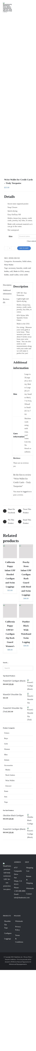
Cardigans (7, 933)
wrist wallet (24, 275)
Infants (6, 760)
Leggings (7, 939)
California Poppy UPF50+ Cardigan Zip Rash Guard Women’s (10, 633)
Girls (6, 744)
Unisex (6, 733)
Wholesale (29, 888)
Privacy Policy (18, 928)
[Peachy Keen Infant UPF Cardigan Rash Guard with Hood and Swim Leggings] (26, 551)
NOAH (13, 962)
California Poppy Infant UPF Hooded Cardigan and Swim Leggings (10, 574)
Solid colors (26, 261)
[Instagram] (18, 903)
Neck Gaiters (10, 775)
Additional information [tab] (7, 292)
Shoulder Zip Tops (7, 924)
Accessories (17, 261)
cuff (11, 271)
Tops (6, 802)
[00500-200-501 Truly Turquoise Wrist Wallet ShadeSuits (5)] (18, 98)
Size (10, 236)
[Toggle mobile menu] (32, 4)
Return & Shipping (29, 879)
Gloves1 (8, 786)
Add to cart (24, 248)
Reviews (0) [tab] (6, 300)
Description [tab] (7, 285)
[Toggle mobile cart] (28, 4)
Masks (7, 770)
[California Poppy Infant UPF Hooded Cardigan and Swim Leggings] (10, 551)
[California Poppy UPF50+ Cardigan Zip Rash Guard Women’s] (10, 611)
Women (7, 749)
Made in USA (19, 271)
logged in (26, 492)
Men (6, 755)
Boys (6, 738)
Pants (6, 791)
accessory (12, 268)
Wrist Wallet (8, 265)
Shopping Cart (29, 869)
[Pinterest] (15, 907)
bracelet (19, 268)
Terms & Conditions (18, 938)
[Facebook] (15, 903)
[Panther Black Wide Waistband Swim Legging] (26, 611)
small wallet (14, 275)
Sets (5, 797)
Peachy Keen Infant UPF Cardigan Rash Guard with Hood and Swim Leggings (26, 578)
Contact (29, 894)
